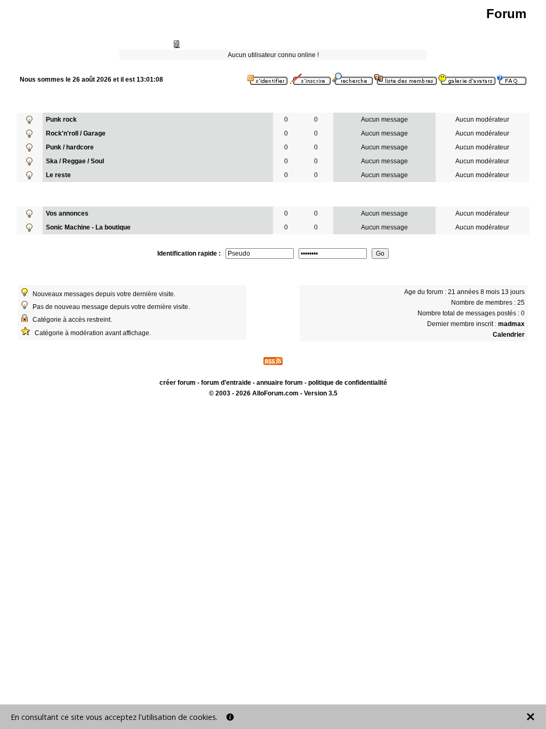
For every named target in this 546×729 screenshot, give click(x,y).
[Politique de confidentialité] (230, 717)
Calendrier (509, 334)
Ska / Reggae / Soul (75, 161)
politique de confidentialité (347, 382)
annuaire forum (279, 382)
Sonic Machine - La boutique (88, 227)
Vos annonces (67, 213)
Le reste (58, 175)
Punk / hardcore (70, 147)
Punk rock (61, 119)
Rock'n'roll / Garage (76, 133)
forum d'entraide (226, 382)
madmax (511, 324)
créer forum (177, 382)
